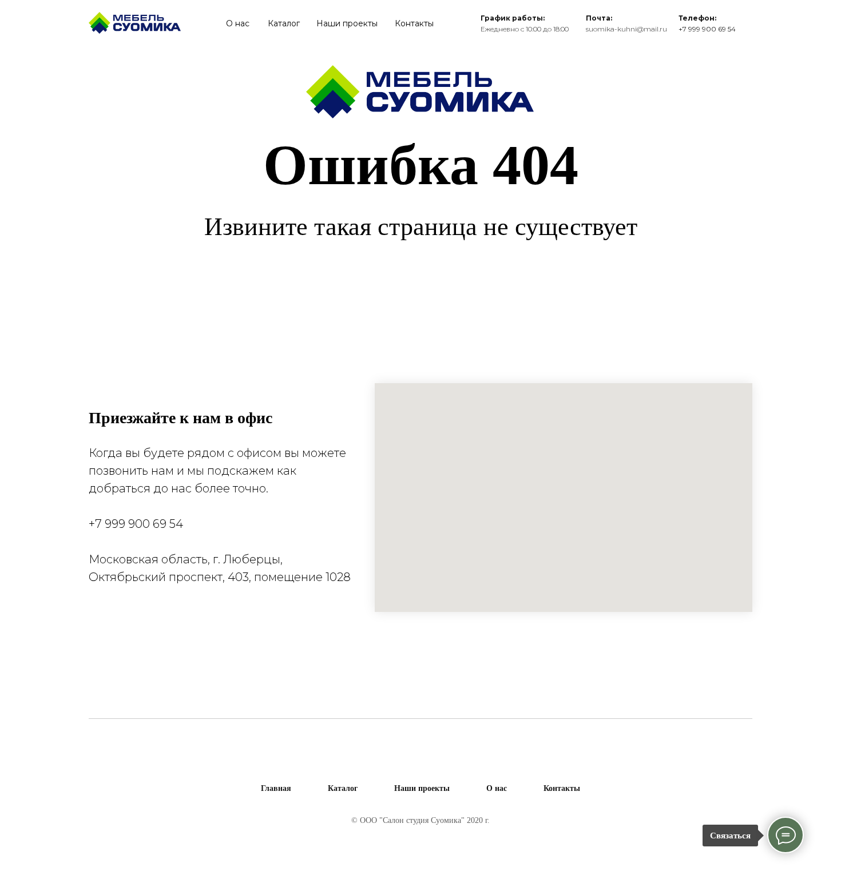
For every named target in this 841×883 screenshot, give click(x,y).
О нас (237, 23)
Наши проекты (347, 23)
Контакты (414, 23)
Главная (276, 788)
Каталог (284, 23)
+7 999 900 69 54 (136, 524)
